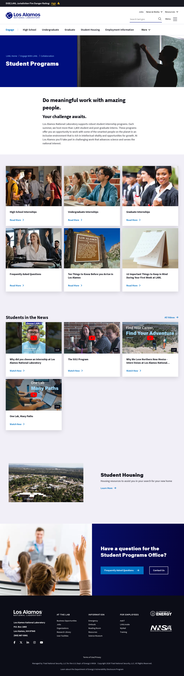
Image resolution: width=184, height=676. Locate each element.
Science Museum (95, 635)
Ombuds (92, 624)
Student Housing (90, 29)
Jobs (141, 11)
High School (29, 29)
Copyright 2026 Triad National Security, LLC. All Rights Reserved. (124, 663)
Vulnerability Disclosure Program (109, 669)
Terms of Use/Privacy (92, 657)
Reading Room (94, 628)
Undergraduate (50, 29)
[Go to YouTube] (41, 642)
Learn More (107, 488)
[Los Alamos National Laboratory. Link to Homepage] (23, 15)
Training (123, 632)
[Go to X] (21, 642)
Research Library (64, 632)
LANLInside (125, 624)
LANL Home (11, 55)
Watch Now (16, 370)
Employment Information (119, 29)
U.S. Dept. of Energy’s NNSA (84, 663)
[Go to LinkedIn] (28, 642)
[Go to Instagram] (34, 642)
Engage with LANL (29, 55)
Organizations (63, 628)
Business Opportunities (67, 620)
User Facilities (62, 635)
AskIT (122, 620)
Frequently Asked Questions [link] (119, 570)
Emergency (93, 620)
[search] (160, 19)
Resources (92, 632)
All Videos (170, 317)
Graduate (70, 29)
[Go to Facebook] (14, 642)
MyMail (123, 628)
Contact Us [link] (158, 570)
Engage (10, 29)
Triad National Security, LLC (54, 663)
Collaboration (47, 55)
